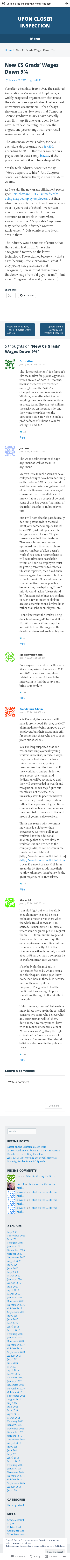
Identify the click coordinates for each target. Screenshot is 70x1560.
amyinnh (21, 1192)
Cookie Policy (60, 1546)
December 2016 (15, 1385)
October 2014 (14, 1479)
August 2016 (14, 1399)
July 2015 (12, 1446)
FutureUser (27, 361)
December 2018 (15, 1301)
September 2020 (16, 1257)
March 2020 (13, 1275)
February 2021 (15, 1243)
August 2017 (14, 1355)
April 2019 (13, 1290)
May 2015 (12, 1454)
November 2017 (16, 1345)
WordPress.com (16, 1534)
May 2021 (12, 1239)
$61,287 (44, 156)
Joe (18, 1176)
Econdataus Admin (31, 708)
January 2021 (14, 1246)
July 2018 (12, 1315)
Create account (15, 1520)
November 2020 (16, 1250)
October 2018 (14, 1308)
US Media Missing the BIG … (40, 1176)
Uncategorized (15, 1505)
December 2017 (15, 1341)
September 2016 (16, 1395)
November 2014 (16, 1476)
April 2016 (13, 1414)
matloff (37, 80)
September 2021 (16, 1235)
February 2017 (15, 1377)
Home (8, 50)
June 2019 (12, 1286)
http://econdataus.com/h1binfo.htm (42, 860)
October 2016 (14, 1392)
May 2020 (12, 1272)
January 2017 (14, 1381)
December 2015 (15, 1428)
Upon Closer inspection (35, 22)
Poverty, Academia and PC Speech (26, 1161)
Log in (10, 1523)
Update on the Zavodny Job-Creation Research (53, 329)
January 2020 (14, 1279)
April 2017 (13, 1370)
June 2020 (12, 1268)
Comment (54, 1105)
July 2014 (12, 1490)
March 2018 (13, 1330)
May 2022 (12, 1232)
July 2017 (12, 1359)
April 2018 (13, 1326)
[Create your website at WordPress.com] (35, 3)
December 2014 (15, 1472)
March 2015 (13, 1461)
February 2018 (15, 1334)
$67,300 (48, 147)
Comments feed (15, 1531)
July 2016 (12, 1403)
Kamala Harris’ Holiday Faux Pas (25, 1154)
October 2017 (14, 1348)
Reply (22, 437)
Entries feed (14, 1527)
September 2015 (16, 1439)
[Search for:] (21, 1131)
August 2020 (14, 1261)
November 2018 (16, 1305)
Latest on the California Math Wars (26, 1146)
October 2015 (14, 1436)
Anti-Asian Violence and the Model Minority (32, 1157)
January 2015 (14, 1468)
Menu (35, 38)
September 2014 (16, 1483)
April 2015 (13, 1457)
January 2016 (14, 1425)
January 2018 (14, 1337)
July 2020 (12, 1264)
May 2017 (12, 1366)
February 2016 (15, 1421)
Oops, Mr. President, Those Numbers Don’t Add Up (19, 329)
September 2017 (16, 1352)
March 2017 (13, 1374)
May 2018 (12, 1323)
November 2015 (16, 1432)
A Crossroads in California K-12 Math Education (33, 1150)
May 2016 (12, 1410)
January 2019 (14, 1297)
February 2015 (15, 1465)
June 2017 (12, 1363)
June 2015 (12, 1450)
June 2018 (12, 1319)
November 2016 (16, 1388)
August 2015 (14, 1443)
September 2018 (16, 1312)
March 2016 (13, 1417)
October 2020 (14, 1253)
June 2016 (12, 1406)
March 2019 (13, 1293)
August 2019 (14, 1283)
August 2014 (14, 1486)
